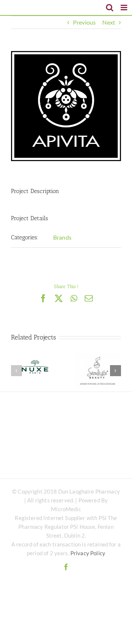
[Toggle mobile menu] (124, 7)
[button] (16, 370)
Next (108, 22)
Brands (62, 237)
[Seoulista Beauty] (97, 371)
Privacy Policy (87, 553)
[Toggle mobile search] (109, 7)
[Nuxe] (34, 371)
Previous (84, 22)
